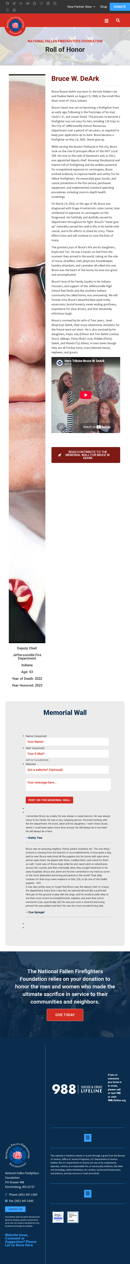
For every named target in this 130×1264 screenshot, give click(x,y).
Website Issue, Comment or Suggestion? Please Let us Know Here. (21, 1240)
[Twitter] (14, 3)
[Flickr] (48, 3)
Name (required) (36, 736)
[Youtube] (27, 3)
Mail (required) (35, 748)
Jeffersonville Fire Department (27, 656)
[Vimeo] (34, 3)
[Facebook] (7, 3)
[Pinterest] (54, 3)
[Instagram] (41, 3)
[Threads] (7, 10)
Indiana (27, 665)
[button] (68, 21)
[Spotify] (14, 10)
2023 (38, 685)
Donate (120, 6)
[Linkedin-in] (21, 3)
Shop (103, 6)
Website (31, 764)
